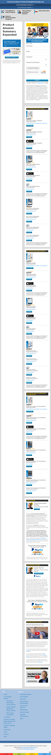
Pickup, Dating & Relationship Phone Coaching (10, 708)
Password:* (29, 57)
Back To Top (34, 747)
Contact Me (7, 729)
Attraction (23, 699)
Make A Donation (44, 11)
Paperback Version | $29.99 (32, 228)
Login (5, 732)
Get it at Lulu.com (30, 189)
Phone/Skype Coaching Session (26, 12)
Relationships (23, 710)
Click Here (40, 83)
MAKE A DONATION (38, 573)
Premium (6, 734)
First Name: (29, 46)
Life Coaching (24, 696)
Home (5, 694)
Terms (28, 747)
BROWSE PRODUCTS (12, 57)
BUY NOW (29, 136)
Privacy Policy (23, 747)
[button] (24, 5)
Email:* (28, 51)
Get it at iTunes (29, 145)
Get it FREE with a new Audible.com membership (36, 123)
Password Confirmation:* (33, 62)
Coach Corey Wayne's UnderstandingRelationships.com (25, 2)
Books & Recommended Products (10, 17)
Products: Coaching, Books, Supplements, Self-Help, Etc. (9, 721)
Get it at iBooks (29, 178)
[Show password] (46, 59)
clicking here (28, 650)
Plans (5, 736)
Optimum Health (24, 712)
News (21, 718)
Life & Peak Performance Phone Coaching (10, 702)
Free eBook (7, 717)
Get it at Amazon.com (31, 134)
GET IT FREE (29, 125)
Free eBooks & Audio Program (10, 11)
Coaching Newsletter (26, 694)
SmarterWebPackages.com (29, 749)
